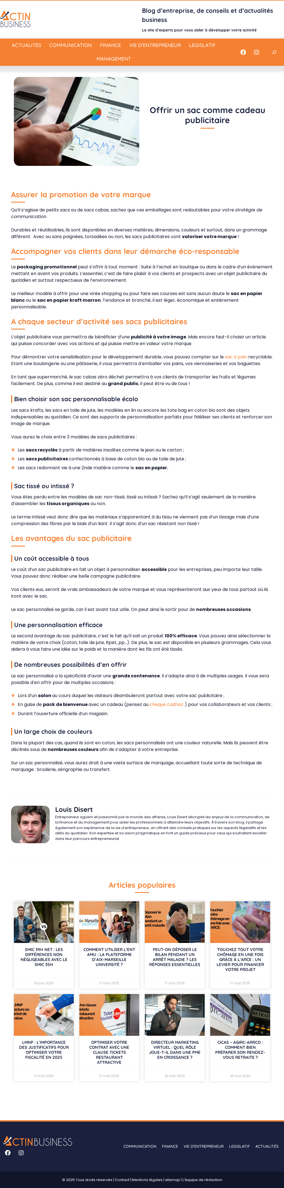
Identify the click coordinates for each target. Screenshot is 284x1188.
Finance (110, 45)
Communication (70, 45)
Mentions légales (147, 1179)
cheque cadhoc (167, 704)
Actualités (26, 45)
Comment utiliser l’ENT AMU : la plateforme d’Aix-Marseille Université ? (109, 957)
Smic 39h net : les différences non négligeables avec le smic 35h (44, 957)
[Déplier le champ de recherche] (274, 52)
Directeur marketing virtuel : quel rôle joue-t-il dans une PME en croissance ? (175, 1050)
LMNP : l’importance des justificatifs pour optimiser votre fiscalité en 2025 (44, 1050)
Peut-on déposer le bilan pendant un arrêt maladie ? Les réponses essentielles (174, 957)
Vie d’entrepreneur (155, 45)
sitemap (172, 1179)
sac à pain (236, 357)
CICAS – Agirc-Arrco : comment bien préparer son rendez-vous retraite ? (240, 1050)
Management (114, 59)
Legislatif (202, 45)
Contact (122, 1179)
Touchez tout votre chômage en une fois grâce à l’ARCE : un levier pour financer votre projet (240, 959)
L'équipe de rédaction (202, 1179)
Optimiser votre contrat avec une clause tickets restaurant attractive (109, 1052)
